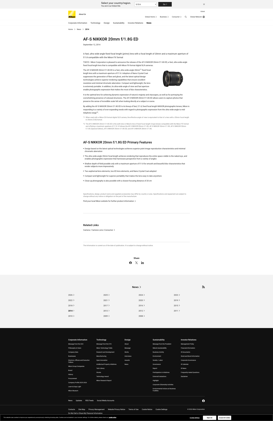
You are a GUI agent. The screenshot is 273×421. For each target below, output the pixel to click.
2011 (176, 311)
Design (128, 340)
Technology (101, 340)
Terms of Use (133, 409)
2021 (105, 300)
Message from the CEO (75, 344)
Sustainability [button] (118, 23)
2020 (141, 300)
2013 (105, 311)
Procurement (72, 378)
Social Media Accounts (105, 401)
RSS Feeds (89, 401)
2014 (70, 311)
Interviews (128, 356)
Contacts (71, 409)
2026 (70, 295)
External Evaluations (159, 376)
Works (127, 352)
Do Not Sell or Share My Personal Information (85, 413)
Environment (157, 356)
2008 (141, 316)
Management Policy (187, 344)
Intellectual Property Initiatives (106, 364)
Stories (98, 372)
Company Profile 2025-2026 (77, 382)
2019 (176, 300)
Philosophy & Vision (74, 348)
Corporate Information (77, 340)
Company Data (73, 352)
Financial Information (188, 348)
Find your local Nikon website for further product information (108, 201)
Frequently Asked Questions (190, 372)
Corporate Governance (188, 360)
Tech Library (100, 368)
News (149, 23)
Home (70, 29)
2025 (105, 295)
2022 (70, 300)
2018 (70, 305)
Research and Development (105, 352)
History (70, 374)
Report (155, 368)
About (127, 344)
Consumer (176, 17)
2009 (105, 316)
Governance (157, 364)
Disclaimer (184, 376)
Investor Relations (188, 340)
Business (163, 17)
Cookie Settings (161, 409)
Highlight (156, 380)
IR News (183, 368)
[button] (186, 17)
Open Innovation (101, 360)
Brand (70, 370)
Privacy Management (97, 409)
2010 (70, 316)
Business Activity (158, 352)
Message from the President (162, 344)
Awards (127, 360)
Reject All (209, 418)
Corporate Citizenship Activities (163, 384)
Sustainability (159, 340)
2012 (141, 311)
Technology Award (102, 376)
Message (128, 348)
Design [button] (107, 23)
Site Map (81, 409)
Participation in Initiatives (161, 372)
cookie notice (112, 417)
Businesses (72, 356)
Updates (79, 401)
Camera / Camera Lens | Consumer (98, 230)
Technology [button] (95, 23)
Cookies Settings (195, 418)
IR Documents (185, 352)
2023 (176, 295)
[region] (136, 417)
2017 (105, 305)
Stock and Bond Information (190, 356)
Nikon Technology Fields (104, 348)
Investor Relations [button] (135, 23)
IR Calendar (185, 364)
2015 (176, 305)
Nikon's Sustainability (160, 348)
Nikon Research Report (104, 380)
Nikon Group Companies (76, 366)
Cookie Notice (147, 409)
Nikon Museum (73, 391)
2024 (141, 295)
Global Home (150, 17)
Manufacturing (101, 356)
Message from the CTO (104, 344)
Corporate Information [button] (77, 23)
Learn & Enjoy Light (74, 386)
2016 (141, 305)
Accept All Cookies (224, 418)
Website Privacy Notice (116, 409)
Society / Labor (158, 360)
